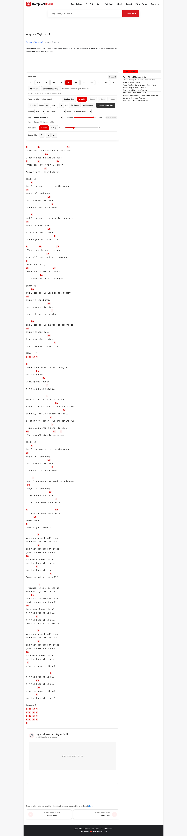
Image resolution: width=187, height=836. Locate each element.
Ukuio (90, 806)
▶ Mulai (82, 99)
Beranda (29, 42)
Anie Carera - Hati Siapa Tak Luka (135, 101)
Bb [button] (39, 147)
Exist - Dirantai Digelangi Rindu (134, 77)
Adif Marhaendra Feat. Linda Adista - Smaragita (140, 95)
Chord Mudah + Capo (51, 89)
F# (76, 83)
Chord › (33, 105)
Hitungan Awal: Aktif (105, 105)
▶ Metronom (88, 105)
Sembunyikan (69, 99)
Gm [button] (68, 147)
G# (91, 83)
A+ (54, 135)
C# (38, 83)
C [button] (52, 204)
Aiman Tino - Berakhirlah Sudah (134, 93)
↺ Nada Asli (34, 89)
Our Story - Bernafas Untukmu (134, 98)
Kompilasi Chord (93, 829)
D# (54, 83)
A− (42, 135)
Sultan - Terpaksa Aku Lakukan (134, 88)
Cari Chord (131, 13)
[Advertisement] (93, 24)
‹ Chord (112, 99)
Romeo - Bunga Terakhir (132, 82)
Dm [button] (32, 289)
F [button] (26, 147)
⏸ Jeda (92, 99)
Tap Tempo (75, 105)
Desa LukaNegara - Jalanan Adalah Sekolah (139, 80)
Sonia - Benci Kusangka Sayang (135, 90)
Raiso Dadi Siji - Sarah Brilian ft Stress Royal (139, 85)
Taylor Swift (38, 42)
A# (106, 83)
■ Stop (102, 99)
